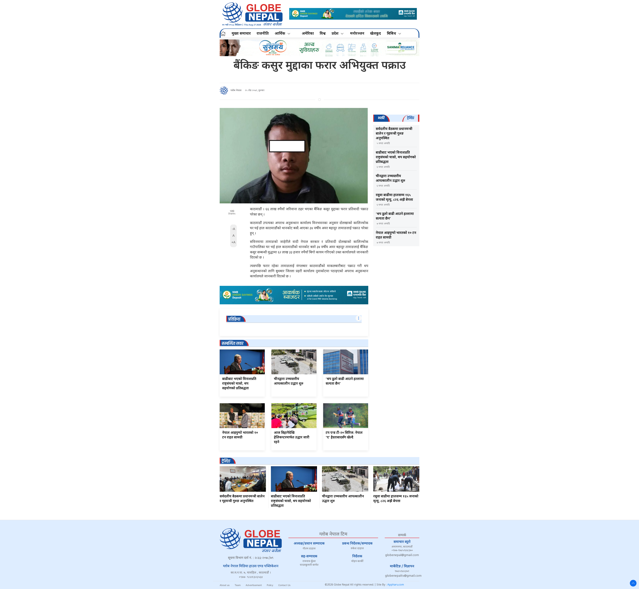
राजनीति (263, 33)
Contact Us (284, 585)
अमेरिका (308, 33)
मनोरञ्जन (357, 33)
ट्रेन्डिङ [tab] (410, 118)
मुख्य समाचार (241, 33)
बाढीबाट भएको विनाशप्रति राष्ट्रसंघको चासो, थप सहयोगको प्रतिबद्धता (239, 384)
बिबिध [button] (391, 33)
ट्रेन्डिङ (226, 461)
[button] (633, 583)
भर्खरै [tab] (381, 118)
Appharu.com (395, 585)
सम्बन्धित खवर (232, 343)
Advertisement (254, 585)
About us (225, 585)
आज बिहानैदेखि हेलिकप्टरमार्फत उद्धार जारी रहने (291, 437)
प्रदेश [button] (335, 33)
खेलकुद (375, 33)
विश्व (323, 33)
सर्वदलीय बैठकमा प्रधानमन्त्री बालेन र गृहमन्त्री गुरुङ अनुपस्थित (394, 134)
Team (238, 585)
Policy (270, 585)
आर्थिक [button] (280, 33)
